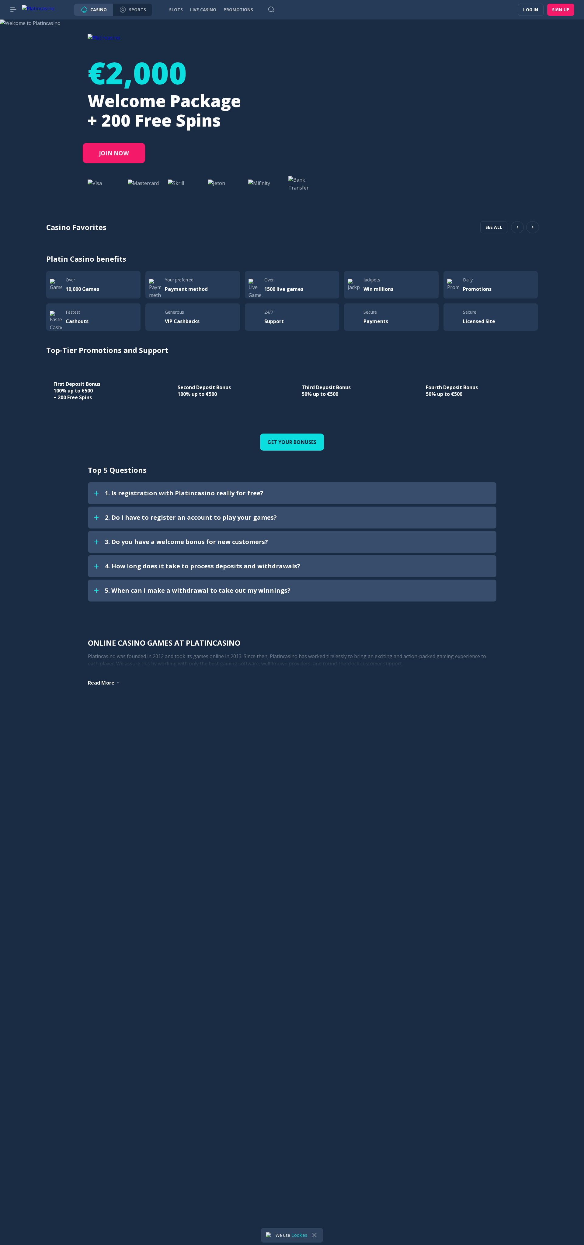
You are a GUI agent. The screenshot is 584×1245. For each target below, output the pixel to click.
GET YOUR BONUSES (291, 442)
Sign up (560, 9)
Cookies (299, 1235)
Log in (530, 9)
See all (493, 227)
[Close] (314, 1235)
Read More (101, 682)
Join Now (114, 153)
